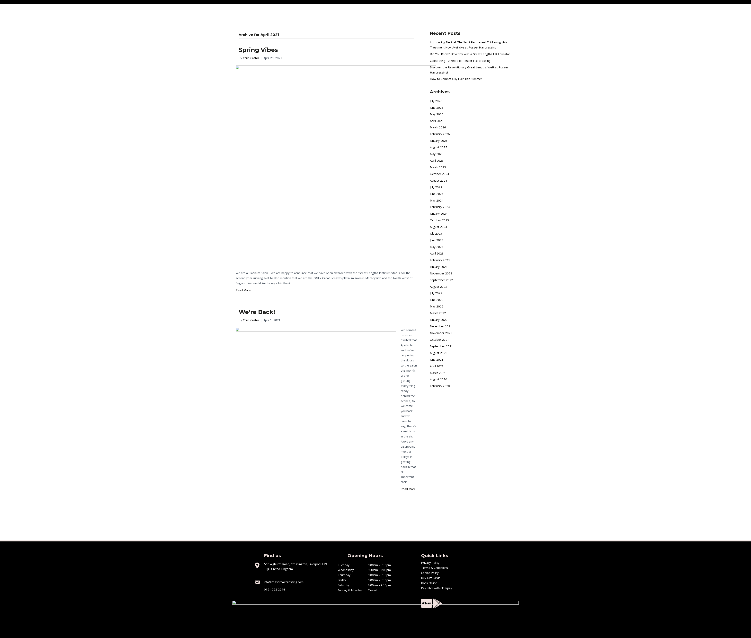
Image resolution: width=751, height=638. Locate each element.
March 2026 (438, 127)
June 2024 (436, 194)
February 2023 (440, 260)
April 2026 (437, 121)
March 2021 (438, 373)
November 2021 (441, 333)
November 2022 (441, 273)
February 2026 (440, 134)
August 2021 (438, 353)
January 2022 (438, 320)
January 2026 (438, 140)
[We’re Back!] (316, 427)
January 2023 (438, 267)
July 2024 (436, 187)
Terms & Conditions (434, 568)
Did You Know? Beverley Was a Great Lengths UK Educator (470, 54)
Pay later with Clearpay (436, 588)
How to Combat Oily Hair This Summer (456, 79)
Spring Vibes (258, 50)
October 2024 (439, 174)
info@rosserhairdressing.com (284, 582)
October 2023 (439, 220)
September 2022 (441, 280)
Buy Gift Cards (430, 578)
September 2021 (441, 346)
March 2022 (438, 313)
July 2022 (436, 293)
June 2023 (436, 240)
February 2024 (440, 207)
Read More (243, 290)
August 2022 (438, 287)
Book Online (429, 583)
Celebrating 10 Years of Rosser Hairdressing (460, 61)
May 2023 (436, 247)
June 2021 (436, 359)
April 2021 (437, 366)
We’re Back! (257, 312)
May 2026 (436, 114)
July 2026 (436, 101)
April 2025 (437, 160)
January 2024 (438, 213)
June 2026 (436, 107)
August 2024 (438, 180)
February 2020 (440, 386)
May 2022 (436, 306)
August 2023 (438, 227)
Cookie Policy (430, 573)
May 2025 (436, 154)
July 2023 (436, 233)
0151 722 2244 (274, 589)
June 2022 (436, 300)
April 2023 (437, 253)
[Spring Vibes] (336, 165)
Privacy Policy (430, 563)
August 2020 (438, 379)
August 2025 (438, 147)
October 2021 (439, 339)
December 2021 (441, 326)
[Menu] (7, 11)
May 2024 (436, 200)
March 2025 (438, 167)
